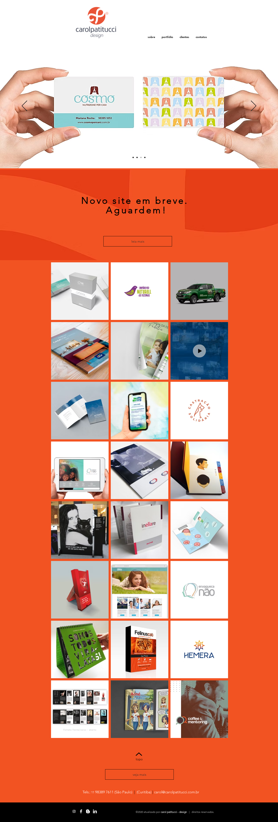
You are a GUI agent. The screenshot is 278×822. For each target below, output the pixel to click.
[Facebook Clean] (81, 811)
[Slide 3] (141, 157)
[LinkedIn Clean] (95, 811)
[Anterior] (24, 106)
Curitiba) (144, 792)
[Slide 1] (137, 157)
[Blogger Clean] (88, 811)
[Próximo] (253, 106)
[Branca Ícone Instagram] (74, 811)
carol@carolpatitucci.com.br (176, 792)
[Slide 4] (133, 157)
